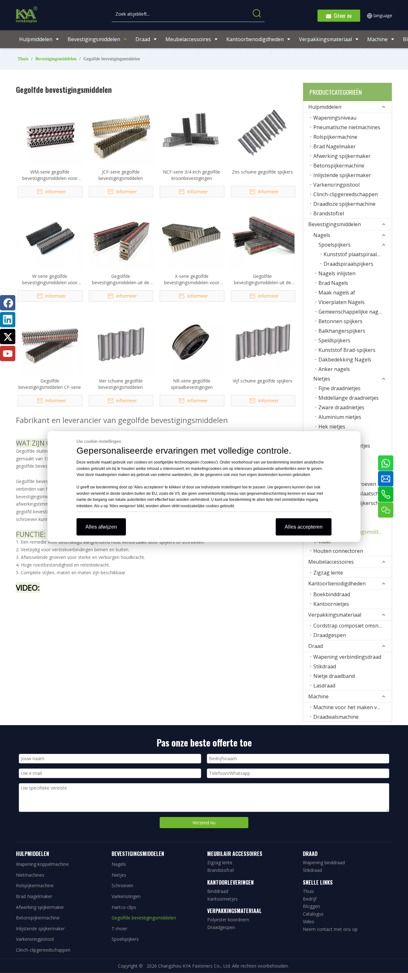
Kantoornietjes (331, 603)
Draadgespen (329, 635)
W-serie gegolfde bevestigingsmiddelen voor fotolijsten (49, 279)
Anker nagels (334, 369)
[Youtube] (7, 353)
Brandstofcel (328, 213)
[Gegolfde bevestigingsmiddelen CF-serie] (50, 342)
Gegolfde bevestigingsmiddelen (144, 918)
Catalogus (313, 914)
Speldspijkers (334, 340)
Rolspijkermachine (335, 136)
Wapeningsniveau (334, 117)
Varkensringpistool (336, 184)
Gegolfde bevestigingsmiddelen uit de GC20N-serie (120, 279)
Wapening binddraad (324, 862)
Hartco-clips (124, 907)
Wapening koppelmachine (42, 864)
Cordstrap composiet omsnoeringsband (352, 625)
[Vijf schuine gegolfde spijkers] (263, 342)
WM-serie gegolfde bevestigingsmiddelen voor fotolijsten (49, 175)
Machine (318, 696)
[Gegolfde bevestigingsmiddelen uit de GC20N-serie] (121, 237)
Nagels (321, 235)
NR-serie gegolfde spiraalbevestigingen (192, 384)
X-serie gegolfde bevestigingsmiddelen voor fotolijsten (191, 279)
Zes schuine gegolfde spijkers (262, 172)
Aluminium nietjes (339, 416)
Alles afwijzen (101, 527)
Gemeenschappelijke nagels (351, 311)
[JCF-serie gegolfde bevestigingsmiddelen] (121, 133)
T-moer (119, 928)
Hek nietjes (331, 426)
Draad (315, 646)
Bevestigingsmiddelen (334, 224)
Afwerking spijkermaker (342, 156)
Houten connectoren (338, 550)
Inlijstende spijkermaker (342, 175)
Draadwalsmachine (336, 716)
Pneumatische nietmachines (346, 127)
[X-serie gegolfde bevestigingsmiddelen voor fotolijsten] (192, 237)
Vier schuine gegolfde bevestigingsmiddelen (120, 384)
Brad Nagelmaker (334, 146)
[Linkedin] (7, 319)
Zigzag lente (328, 572)
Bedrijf (310, 899)
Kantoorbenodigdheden (337, 583)
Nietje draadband (334, 676)
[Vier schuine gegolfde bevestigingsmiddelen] (121, 342)
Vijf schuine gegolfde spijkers (262, 381)
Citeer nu (341, 15)
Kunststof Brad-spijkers (346, 349)
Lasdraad (324, 685)
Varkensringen (126, 896)
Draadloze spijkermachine (344, 203)
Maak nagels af (336, 292)
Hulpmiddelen (324, 106)
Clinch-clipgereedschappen (345, 194)
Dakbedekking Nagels (344, 359)
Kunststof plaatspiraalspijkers (358, 254)
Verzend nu (204, 823)
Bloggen (311, 906)
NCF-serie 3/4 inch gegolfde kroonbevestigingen (191, 175)
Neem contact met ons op (330, 929)
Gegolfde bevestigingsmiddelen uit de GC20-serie (262, 279)
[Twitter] (7, 336)
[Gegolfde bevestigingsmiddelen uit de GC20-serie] (263, 237)
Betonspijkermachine (338, 165)
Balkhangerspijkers (341, 330)
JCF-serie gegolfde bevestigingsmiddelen (120, 175)
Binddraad (217, 891)
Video (308, 921)
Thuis (308, 891)
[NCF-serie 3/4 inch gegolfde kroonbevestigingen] (192, 133)
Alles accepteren (304, 527)
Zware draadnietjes (341, 407)
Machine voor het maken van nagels (352, 707)
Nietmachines (30, 875)
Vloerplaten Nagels (341, 302)
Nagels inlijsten (336, 273)
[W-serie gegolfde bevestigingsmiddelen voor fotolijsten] (50, 237)
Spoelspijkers (334, 244)
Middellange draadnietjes (348, 397)
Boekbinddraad (331, 594)
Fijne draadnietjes (339, 388)
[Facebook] (7, 302)
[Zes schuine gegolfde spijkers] (263, 133)
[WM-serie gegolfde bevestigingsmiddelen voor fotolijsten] (50, 133)
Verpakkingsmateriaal (334, 614)
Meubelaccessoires (331, 561)
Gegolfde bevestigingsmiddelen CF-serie (49, 384)
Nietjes (321, 378)
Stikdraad (324, 666)
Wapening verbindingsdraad (347, 656)
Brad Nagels (333, 282)
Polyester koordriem (228, 920)
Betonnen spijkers (340, 321)
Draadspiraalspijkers (348, 263)
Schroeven (122, 885)
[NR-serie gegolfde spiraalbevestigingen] (192, 342)
